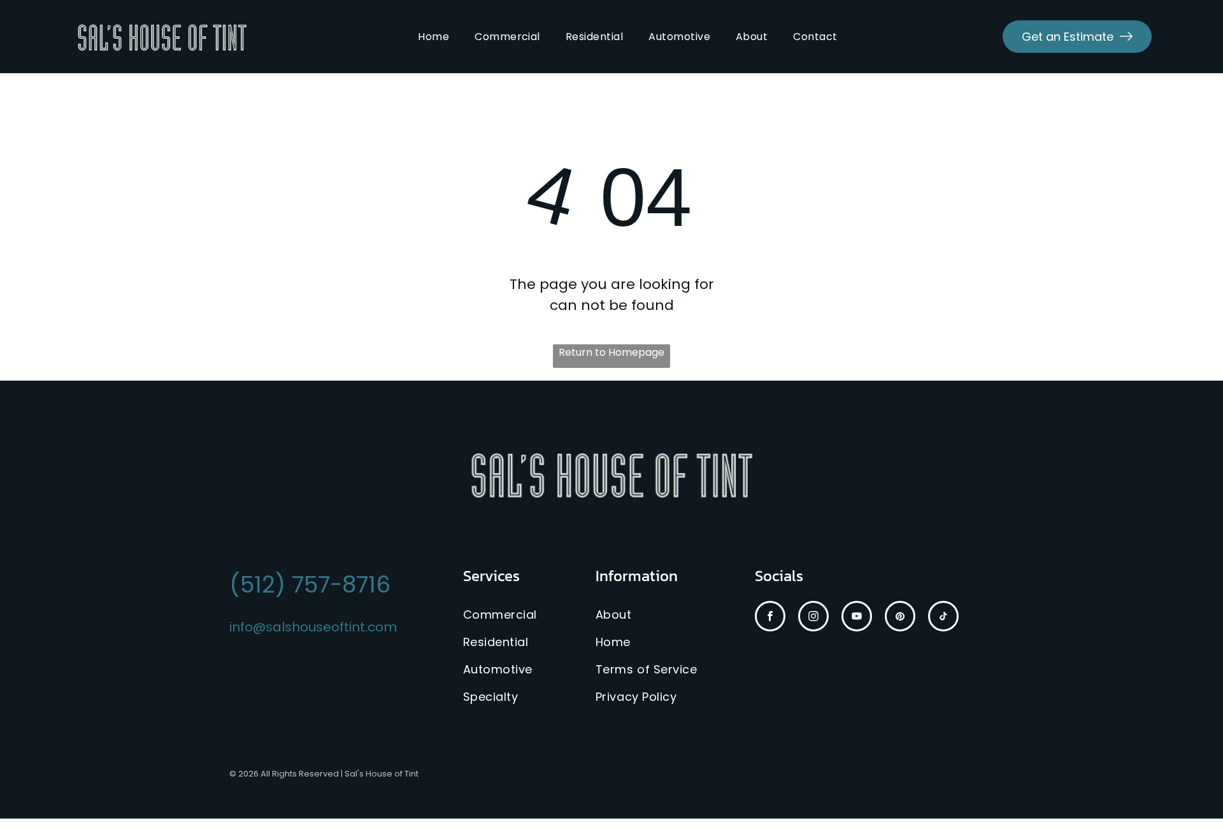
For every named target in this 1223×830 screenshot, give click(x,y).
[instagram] (813, 618)
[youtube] (856, 618)
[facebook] (770, 618)
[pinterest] (900, 618)
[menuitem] (433, 37)
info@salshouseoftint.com (313, 627)
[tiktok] (943, 618)
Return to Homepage (611, 352)
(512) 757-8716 (309, 584)
